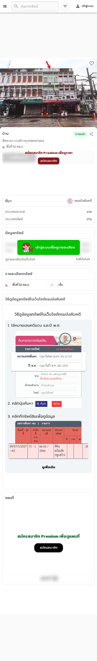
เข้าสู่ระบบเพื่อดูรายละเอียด (55, 247)
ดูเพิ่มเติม (48, 467)
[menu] (5, 6)
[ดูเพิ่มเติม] (48, 479)
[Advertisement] (48, 181)
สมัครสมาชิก (48, 161)
